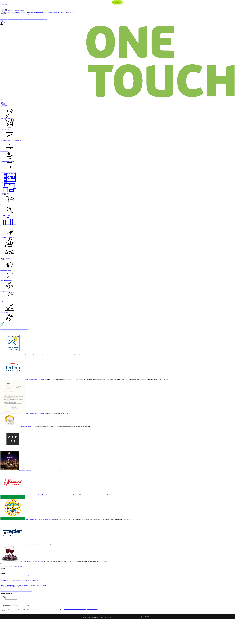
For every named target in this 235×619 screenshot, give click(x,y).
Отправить (3, 610)
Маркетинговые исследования (6, 10)
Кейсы (1, 20)
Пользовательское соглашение (25, 591)
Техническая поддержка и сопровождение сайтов (10, 12)
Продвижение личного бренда (21, 16)
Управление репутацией (5, 19)
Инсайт (2, 21)
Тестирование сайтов (70, 12)
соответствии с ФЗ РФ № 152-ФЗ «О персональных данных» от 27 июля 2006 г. (80, 609)
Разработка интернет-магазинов (36, 12)
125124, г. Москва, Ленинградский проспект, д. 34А (11, 586)
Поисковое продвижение (23, 14)
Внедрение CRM (61, 12)
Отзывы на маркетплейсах (16, 19)
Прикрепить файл (6, 605)
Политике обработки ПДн (104, 617)
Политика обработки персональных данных (9, 591)
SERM (33, 19)
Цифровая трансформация (18, 10)
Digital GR (45, 19)
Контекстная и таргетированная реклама (8, 14)
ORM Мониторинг (39, 19)
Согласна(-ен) (146, 616)
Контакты (2, 22)
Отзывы (82, 354)
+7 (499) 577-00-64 (4, 4)
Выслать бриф (3, 104)
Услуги (1, 6)
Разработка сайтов (25, 12)
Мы (1, 5)
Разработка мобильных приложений (50, 12)
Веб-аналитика (31, 14)
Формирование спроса (27, 19)
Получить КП (117, 2)
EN (1, 23)
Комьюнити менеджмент (33, 16)
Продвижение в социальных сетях (7, 16)
